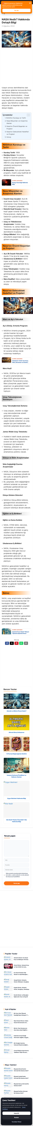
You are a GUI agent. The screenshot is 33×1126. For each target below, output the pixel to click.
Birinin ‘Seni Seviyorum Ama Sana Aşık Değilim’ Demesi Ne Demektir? (20, 1029)
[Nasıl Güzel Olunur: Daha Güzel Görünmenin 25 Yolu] (8, 1021)
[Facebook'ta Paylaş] (7, 643)
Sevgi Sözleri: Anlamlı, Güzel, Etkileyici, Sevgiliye (21, 980)
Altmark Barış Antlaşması (16, 732)
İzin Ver (16, 10)
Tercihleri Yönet (16, 1122)
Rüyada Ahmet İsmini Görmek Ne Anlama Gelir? (21, 1069)
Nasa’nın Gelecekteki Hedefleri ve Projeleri (18, 133)
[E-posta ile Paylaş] (26, 643)
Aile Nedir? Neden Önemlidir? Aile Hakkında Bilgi (16, 820)
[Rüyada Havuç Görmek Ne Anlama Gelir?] (8, 1084)
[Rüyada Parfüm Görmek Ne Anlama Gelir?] (8, 1092)
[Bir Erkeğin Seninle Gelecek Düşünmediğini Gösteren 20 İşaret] (8, 1044)
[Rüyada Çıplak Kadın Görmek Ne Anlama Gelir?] (8, 1077)
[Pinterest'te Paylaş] (16, 643)
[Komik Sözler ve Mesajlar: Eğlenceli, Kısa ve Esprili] (8, 995)
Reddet (16, 1117)
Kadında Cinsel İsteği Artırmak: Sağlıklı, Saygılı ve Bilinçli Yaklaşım (21, 1036)
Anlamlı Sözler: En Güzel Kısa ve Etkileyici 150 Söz (21, 958)
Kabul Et (16, 1113)
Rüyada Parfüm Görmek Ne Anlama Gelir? (21, 1092)
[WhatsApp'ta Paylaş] (21, 643)
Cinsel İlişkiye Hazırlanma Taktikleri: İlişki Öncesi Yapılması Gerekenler (21, 1051)
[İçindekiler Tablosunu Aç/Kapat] (27, 115)
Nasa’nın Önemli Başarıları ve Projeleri (17, 127)
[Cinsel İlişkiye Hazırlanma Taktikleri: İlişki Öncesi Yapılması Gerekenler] (8, 1051)
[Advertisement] (16, 67)
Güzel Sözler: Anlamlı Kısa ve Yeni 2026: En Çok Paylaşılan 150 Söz (21, 966)
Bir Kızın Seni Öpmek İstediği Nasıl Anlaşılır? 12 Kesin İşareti (21, 1014)
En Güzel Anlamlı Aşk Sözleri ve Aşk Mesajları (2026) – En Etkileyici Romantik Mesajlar (21, 973)
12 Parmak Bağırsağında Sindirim (16, 754)
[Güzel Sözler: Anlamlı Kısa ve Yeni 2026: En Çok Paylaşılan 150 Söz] (8, 966)
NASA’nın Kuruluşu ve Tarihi (16, 118)
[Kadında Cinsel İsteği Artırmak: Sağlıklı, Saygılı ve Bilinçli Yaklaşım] (8, 1036)
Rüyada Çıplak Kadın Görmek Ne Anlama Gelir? (21, 1077)
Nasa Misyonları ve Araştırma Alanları (17, 122)
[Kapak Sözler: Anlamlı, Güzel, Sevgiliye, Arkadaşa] (8, 988)
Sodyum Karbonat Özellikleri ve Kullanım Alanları (16, 776)
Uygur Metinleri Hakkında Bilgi (16, 798)
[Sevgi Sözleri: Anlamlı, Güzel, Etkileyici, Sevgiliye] (8, 981)
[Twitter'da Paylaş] (12, 643)
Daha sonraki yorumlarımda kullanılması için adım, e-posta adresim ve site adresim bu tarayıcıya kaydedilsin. (17, 875)
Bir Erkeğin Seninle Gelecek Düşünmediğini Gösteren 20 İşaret (21, 1044)
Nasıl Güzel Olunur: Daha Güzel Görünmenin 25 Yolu (21, 1021)
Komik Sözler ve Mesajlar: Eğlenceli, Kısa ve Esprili (21, 995)
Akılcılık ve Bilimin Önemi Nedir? (16, 711)
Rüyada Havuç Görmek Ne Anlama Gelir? (21, 1084)
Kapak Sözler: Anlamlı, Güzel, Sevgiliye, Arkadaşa (21, 988)
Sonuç (9, 137)
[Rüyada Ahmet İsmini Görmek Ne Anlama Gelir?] (8, 1069)
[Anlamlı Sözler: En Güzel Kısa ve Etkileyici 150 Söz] (8, 958)
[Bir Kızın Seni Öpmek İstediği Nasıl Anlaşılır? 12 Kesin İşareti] (8, 1014)
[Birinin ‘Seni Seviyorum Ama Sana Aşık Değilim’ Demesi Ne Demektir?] (8, 1029)
